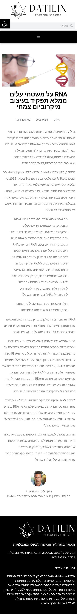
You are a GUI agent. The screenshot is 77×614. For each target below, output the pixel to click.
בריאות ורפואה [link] (23, 119)
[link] (5, 23)
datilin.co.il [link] (62, 576)
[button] (39, 36)
